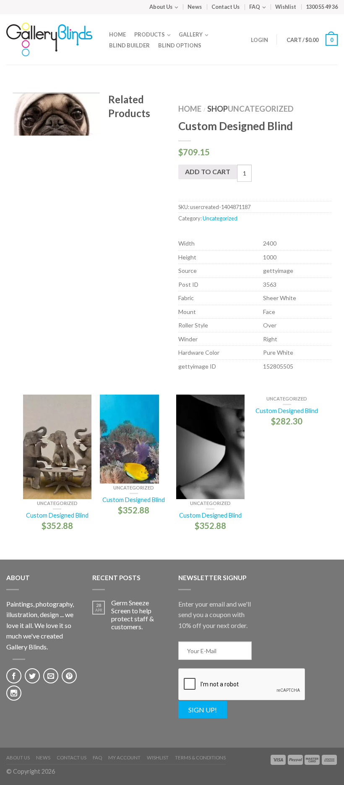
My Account (124, 757)
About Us (160, 6)
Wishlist (285, 6)
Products (149, 34)
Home (117, 34)
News (195, 6)
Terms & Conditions (200, 757)
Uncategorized (261, 108)
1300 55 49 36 (322, 6)
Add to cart (207, 171)
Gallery (191, 34)
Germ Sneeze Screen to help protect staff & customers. (132, 615)
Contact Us (225, 6)
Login (259, 40)
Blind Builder (129, 45)
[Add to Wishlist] (87, 113)
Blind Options (179, 45)
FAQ (254, 6)
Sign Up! (202, 710)
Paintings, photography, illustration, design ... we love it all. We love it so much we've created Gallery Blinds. (40, 625)
